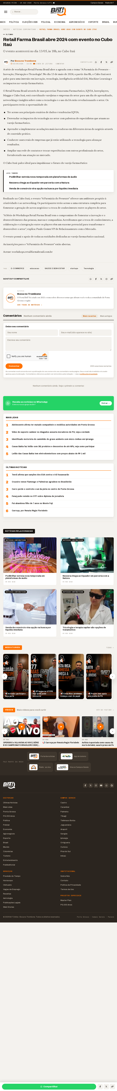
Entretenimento (10, 860)
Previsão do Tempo (11, 876)
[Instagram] (106, 279)
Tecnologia (89, 268)
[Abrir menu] (5, 12)
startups (74, 268)
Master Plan (65, 900)
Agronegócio (77, 22)
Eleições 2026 (29, 22)
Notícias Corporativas (24, 29)
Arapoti (63, 829)
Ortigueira (65, 842)
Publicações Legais (11, 903)
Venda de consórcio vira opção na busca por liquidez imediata (43, 188)
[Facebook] (101, 62)
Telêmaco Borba (67, 820)
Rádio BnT (109, 3)
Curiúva (63, 847)
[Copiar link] (112, 62)
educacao (34, 268)
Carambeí (64, 807)
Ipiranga (64, 838)
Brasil (106, 22)
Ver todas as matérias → (29, 305)
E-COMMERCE (17, 268)
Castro (63, 803)
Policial (46, 22)
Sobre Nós (65, 876)
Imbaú (63, 856)
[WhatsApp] (96, 62)
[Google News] (112, 785)
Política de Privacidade (70, 885)
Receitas (7, 894)
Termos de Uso (67, 889)
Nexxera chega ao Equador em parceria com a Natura (39, 183)
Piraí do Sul (65, 851)
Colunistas (8, 851)
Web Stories (8, 907)
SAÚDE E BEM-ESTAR (55, 268)
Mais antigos (106, 316)
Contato (64, 880)
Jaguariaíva (65, 825)
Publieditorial (9, 865)
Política (14, 22)
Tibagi (63, 816)
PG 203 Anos (9, 816)
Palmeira (64, 812)
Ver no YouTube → (105, 710)
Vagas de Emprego (11, 889)
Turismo (6, 856)
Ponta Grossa (9, 812)
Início (6, 29)
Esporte (93, 22)
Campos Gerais (97, 3)
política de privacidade (88, 374)
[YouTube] (101, 785)
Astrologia (8, 898)
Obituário (7, 885)
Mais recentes (89, 316)
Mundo (6, 847)
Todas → (110, 648)
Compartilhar (50, 1087)
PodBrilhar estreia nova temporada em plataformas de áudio (43, 177)
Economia (59, 22)
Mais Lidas (7, 807)
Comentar (60, 64)
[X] (106, 62)
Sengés (63, 834)
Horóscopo (8, 880)
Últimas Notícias (10, 803)
